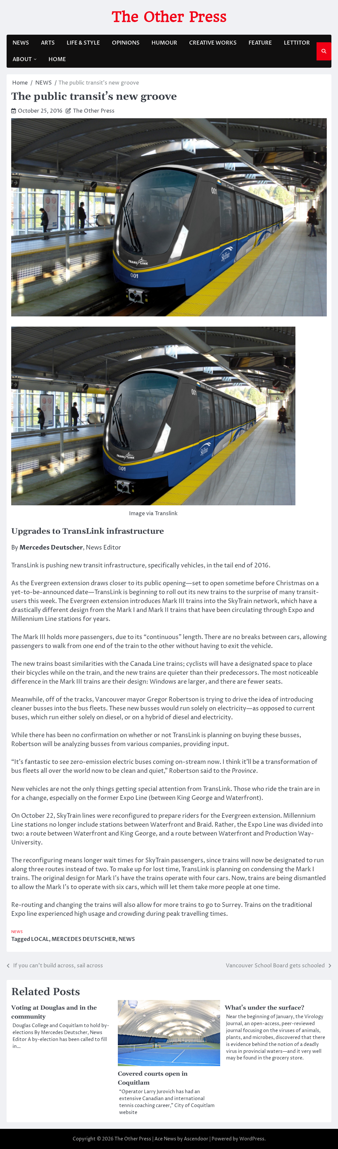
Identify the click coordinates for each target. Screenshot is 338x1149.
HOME (57, 59)
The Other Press (169, 16)
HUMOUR (164, 43)
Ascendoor (196, 1139)
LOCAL (40, 939)
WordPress (251, 1139)
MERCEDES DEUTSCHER (83, 939)
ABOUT (22, 59)
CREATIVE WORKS (213, 43)
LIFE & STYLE (83, 43)
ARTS (48, 43)
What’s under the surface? (264, 1008)
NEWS (21, 43)
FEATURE (260, 43)
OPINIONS (126, 43)
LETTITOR (297, 43)
